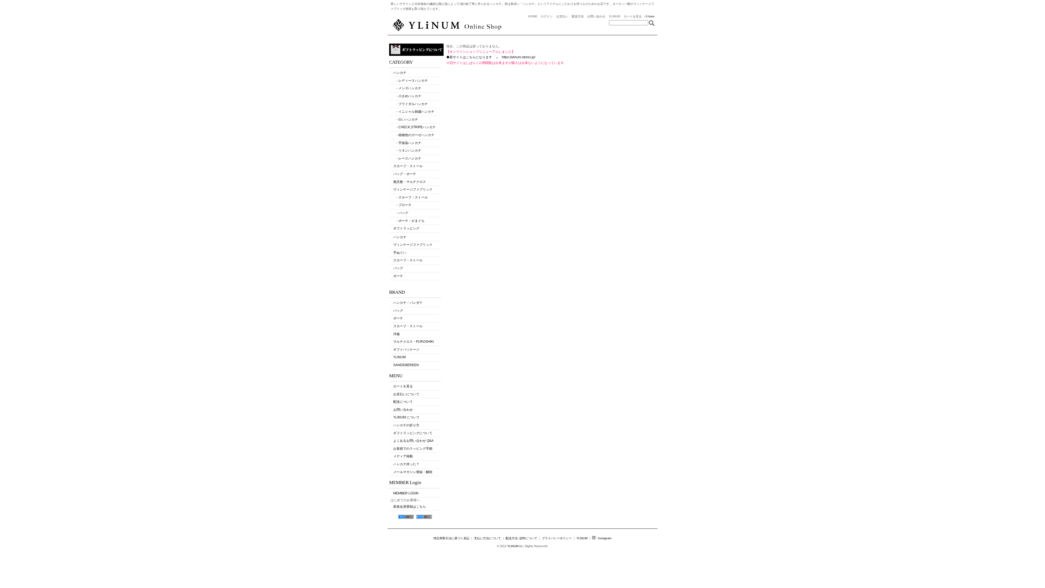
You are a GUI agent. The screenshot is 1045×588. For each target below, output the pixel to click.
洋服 (396, 334)
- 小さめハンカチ (407, 96)
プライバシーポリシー (557, 538)
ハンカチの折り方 (406, 425)
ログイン (547, 16)
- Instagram (603, 538)
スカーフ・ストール (408, 166)
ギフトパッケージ (406, 349)
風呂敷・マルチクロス (409, 182)
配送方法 (578, 16)
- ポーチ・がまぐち (409, 221)
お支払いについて (406, 394)
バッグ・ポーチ (404, 174)
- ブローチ (402, 205)
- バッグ (400, 213)
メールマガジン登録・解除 (412, 472)
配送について (403, 402)
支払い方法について (487, 538)
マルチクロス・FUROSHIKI (413, 342)
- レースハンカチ (407, 158)
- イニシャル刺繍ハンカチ (413, 112)
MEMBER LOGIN (406, 493)
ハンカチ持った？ (406, 464)
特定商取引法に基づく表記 (451, 538)
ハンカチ (399, 73)
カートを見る (633, 16)
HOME (532, 16)
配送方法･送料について (521, 538)
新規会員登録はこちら (409, 507)
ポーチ (398, 276)
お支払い (562, 16)
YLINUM (614, 16)
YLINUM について (406, 417)
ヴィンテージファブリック (412, 189)
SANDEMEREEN (406, 365)
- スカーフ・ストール (410, 197)
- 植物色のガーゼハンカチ (413, 135)
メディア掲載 (403, 456)
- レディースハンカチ (410, 80)
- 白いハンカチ (405, 119)
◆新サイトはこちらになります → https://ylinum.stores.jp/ (490, 57)
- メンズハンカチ (407, 88)
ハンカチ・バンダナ (408, 303)
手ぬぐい (399, 253)
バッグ (398, 268)
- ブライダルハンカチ (410, 104)
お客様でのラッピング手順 (412, 449)
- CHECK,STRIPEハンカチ (414, 127)
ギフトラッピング (406, 228)
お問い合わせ (596, 16)
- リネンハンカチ (407, 150)
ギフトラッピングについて (412, 433)
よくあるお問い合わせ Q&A (413, 441)
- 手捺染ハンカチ (407, 143)
